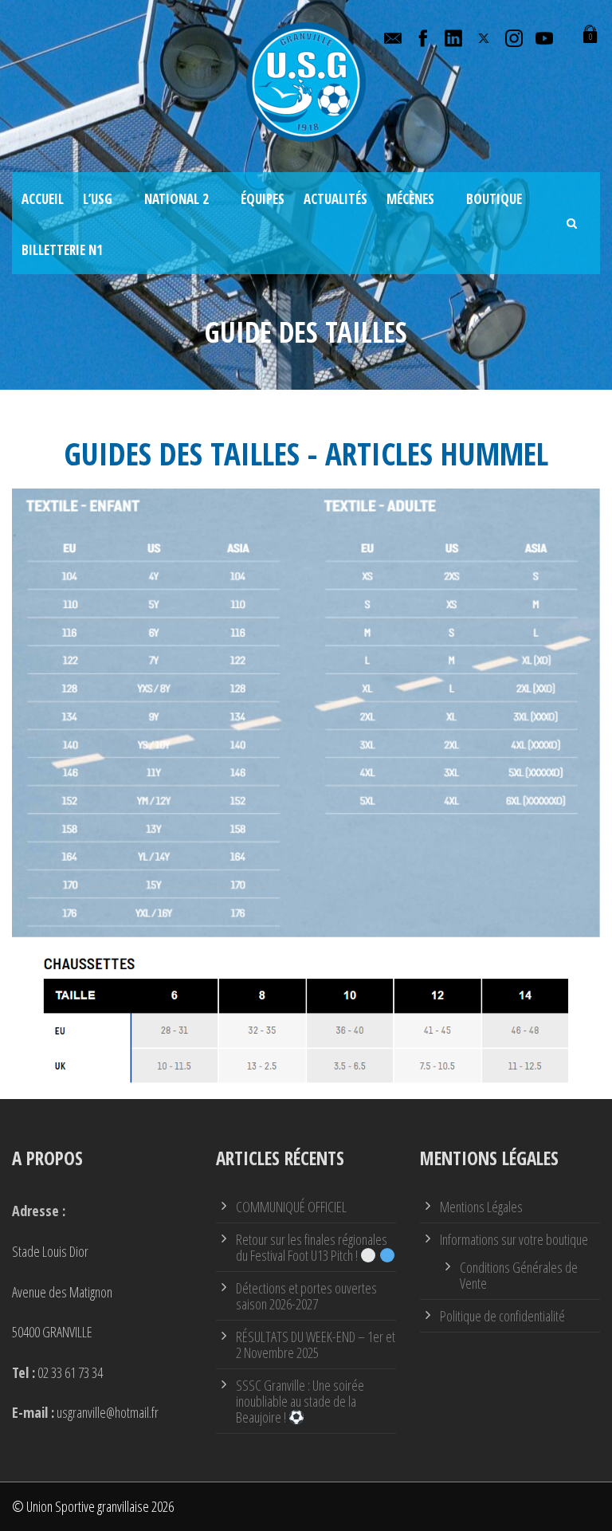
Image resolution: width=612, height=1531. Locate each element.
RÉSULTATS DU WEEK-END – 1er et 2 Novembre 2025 (315, 1344)
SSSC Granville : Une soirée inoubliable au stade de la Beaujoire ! (300, 1401)
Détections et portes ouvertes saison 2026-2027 (306, 1295)
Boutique (494, 199)
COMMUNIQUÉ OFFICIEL (291, 1206)
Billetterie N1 (62, 250)
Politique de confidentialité (502, 1315)
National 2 (176, 199)
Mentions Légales (481, 1206)
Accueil (43, 199)
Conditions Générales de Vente (519, 1275)
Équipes (262, 199)
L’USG (97, 199)
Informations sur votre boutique (514, 1239)
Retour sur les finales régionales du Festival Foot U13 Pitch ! (311, 1247)
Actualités (335, 199)
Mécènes (410, 199)
